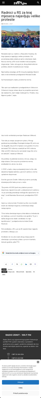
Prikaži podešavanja (20, 393)
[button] (38, 362)
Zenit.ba (10, 269)
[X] (17, 264)
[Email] (31, 264)
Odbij (20, 388)
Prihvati (20, 382)
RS (34, 272)
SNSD (3, 274)
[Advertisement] (20, 115)
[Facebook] (12, 264)
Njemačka (28, 272)
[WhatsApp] (21, 264)
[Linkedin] (26, 264)
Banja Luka (11, 272)
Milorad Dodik (20, 272)
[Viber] (35, 264)
